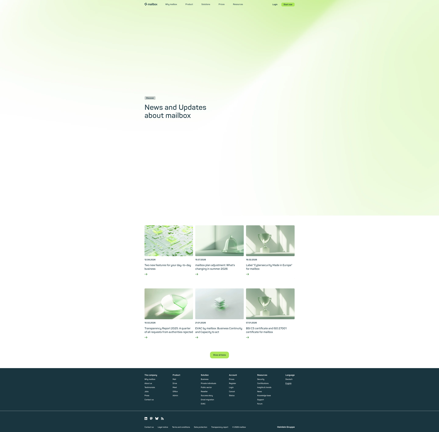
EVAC (203, 404)
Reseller (204, 391)
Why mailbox (171, 4)
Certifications (263, 383)
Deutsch (288, 379)
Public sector (206, 387)
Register (232, 383)
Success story (207, 395)
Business (204, 379)
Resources (238, 4)
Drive (175, 383)
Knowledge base (264, 395)
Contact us (149, 400)
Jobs (147, 391)
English (288, 383)
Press (147, 395)
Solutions (205, 4)
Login (274, 4)
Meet (175, 387)
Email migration (207, 400)
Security (260, 379)
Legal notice (163, 427)
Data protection (200, 427)
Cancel (232, 391)
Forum (259, 404)
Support (260, 400)
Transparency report (219, 427)
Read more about (169, 277)
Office (175, 391)
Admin (175, 395)
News (259, 391)
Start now (288, 4)
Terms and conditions (181, 427)
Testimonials (150, 387)
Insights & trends (264, 387)
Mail (174, 379)
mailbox (151, 4)
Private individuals (208, 383)
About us (148, 383)
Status (231, 395)
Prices (222, 4)
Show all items (219, 355)
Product (189, 4)
